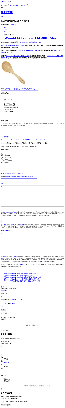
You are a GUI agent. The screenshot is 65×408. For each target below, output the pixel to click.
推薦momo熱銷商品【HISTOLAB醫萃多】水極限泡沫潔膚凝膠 (21, 279)
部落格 (6, 29)
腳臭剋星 (14, 212)
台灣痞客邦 (7, 12)
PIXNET (20, 386)
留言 (16, 299)
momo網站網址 (5, 137)
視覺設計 (13, 24)
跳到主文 (3, 16)
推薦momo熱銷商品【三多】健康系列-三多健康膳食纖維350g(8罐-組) (23, 281)
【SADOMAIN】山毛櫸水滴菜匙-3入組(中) (31, 42)
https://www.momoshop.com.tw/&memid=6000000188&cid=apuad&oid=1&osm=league (24, 139)
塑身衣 (2, 218)
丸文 (4, 230)
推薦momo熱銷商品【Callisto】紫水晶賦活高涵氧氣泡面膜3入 (21, 273)
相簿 (5, 27)
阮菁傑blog (4, 290)
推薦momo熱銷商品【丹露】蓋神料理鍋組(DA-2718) (18, 275)
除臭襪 (5, 212)
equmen (11, 224)
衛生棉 (5, 264)
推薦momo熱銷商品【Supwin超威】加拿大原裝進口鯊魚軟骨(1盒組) (22, 277)
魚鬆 (2, 230)
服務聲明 (48, 386)
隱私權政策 (41, 386)
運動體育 (13, 303)
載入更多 (3, 309)
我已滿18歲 (3, 404)
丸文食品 (15, 256)
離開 (9, 404)
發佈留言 (3, 319)
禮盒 (42, 261)
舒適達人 (11, 264)
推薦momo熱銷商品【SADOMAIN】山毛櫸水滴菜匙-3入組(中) (30, 38)
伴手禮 (46, 261)
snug (2, 183)
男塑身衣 (21, 224)
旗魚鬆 (2, 258)
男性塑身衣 (9, 230)
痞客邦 (13, 299)
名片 (5, 31)
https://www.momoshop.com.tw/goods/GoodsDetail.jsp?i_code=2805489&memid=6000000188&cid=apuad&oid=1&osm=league (19, 177)
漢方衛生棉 (23, 264)
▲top (2, 306)
